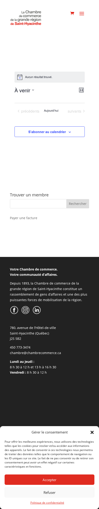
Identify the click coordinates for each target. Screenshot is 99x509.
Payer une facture (23, 218)
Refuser (49, 492)
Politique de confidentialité (47, 503)
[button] (92, 432)
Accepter (49, 479)
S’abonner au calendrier (47, 131)
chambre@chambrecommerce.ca (35, 353)
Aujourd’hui (51, 110)
